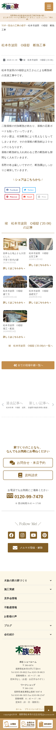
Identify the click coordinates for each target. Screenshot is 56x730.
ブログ (8, 625)
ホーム (19, 709)
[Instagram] (22, 535)
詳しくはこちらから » (14, 268)
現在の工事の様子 (17, 25)
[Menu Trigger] (49, 6)
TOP (4, 25)
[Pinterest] (44, 535)
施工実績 (9, 589)
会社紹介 (9, 634)
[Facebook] (11, 535)
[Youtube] (33, 535)
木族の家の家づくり (15, 580)
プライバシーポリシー (34, 709)
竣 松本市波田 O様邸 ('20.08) (38, 60)
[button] (12, 190)
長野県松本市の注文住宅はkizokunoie (36, 714)
